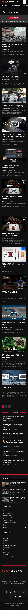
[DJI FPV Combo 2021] (14, 66)
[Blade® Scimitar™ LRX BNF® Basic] (14, 312)
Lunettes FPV (6, 464)
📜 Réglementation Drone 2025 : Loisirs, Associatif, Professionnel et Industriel (13, 442)
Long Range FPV (6, 49)
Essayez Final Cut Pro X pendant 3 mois (11, 166)
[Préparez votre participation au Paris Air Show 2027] (5, 484)
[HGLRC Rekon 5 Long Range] (14, 95)
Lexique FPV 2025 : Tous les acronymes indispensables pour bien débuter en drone (14, 451)
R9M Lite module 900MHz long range (12, 356)
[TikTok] (11, 596)
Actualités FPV (6, 390)
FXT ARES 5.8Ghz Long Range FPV (14, 265)
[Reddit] (24, 592)
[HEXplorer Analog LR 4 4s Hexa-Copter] (14, 34)
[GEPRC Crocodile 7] (14, 282)
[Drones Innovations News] (8, 2)
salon (4, 420)
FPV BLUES (6, 387)
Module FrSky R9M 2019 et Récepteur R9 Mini (13, 234)
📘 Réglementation (7, 446)
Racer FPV (4, 294)
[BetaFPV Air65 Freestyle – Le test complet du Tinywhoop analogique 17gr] (5, 491)
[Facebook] (6, 592)
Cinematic (4, 139)
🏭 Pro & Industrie (6, 79)
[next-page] (9, 406)
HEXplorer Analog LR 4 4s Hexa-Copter (12, 45)
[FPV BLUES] (14, 377)
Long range (5, 238)
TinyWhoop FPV (6, 429)
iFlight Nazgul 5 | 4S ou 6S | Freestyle (12, 197)
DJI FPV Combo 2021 (10, 77)
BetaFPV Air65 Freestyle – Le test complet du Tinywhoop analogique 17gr (13, 425)
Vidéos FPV (4, 170)
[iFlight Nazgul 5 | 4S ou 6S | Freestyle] (14, 186)
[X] (15, 596)
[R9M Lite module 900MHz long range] (14, 344)
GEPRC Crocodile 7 (9, 292)
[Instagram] (11, 592)
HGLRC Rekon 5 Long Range (13, 106)
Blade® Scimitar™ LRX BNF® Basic (13, 323)
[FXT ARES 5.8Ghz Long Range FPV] (14, 254)
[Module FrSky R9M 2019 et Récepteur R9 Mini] (14, 223)
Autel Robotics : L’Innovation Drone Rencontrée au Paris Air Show (18, 499)
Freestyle (4, 201)
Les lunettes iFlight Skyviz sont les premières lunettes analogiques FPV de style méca (13, 460)
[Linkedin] (15, 592)
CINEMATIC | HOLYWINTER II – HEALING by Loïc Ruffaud (14, 135)
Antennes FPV (5, 269)
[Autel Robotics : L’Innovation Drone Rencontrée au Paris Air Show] (5, 499)
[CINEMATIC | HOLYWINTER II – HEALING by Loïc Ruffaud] (14, 124)
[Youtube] (20, 596)
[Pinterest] (19, 592)
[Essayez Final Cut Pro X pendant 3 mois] (14, 155)
